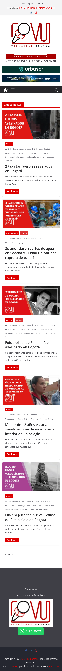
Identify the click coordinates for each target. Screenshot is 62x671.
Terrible (8, 337)
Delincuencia (10, 157)
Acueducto (11, 243)
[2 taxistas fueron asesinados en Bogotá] (31, 124)
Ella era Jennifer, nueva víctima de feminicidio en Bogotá (30, 517)
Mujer (24, 509)
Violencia (46, 509)
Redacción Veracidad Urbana (19, 149)
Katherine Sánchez (14, 238)
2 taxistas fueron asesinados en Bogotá (28, 168)
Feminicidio (49, 505)
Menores (43, 419)
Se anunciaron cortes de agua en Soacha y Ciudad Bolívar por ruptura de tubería (30, 253)
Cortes (39, 243)
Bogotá (9, 144)
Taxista (9, 160)
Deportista (49, 329)
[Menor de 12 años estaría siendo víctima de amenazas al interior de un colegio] (31, 390)
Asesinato (11, 153)
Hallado (27, 333)
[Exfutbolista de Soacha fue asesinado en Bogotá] (31, 300)
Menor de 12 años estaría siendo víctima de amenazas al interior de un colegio (30, 429)
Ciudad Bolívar (30, 153)
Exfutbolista (10, 333)
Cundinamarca (12, 233)
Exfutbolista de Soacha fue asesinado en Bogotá (27, 344)
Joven (7, 509)
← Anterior (8, 554)
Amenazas (11, 419)
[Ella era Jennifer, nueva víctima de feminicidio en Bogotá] (31, 476)
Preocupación (50, 157)
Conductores (43, 153)
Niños (50, 419)
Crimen (41, 329)
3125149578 (34, 631)
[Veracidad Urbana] (5, 89)
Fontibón (29, 157)
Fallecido (20, 157)
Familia (19, 333)
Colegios (34, 419)
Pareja (31, 509)
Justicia (34, 333)
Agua (20, 243)
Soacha (24, 233)
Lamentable (39, 157)
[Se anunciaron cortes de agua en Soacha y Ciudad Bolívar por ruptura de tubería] (31, 214)
